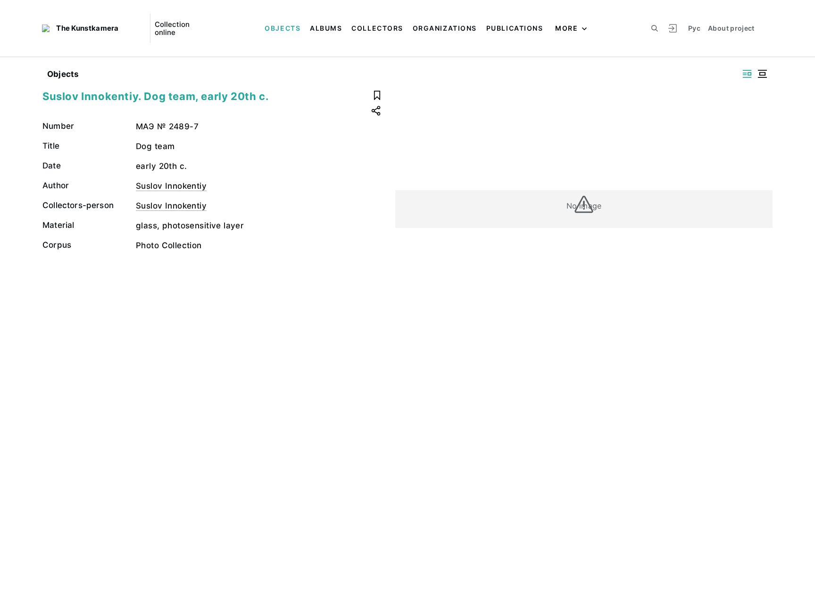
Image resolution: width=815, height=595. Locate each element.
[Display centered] (762, 74)
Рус (694, 28)
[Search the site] (655, 28)
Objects (282, 28)
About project (731, 28)
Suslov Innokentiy (171, 186)
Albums (326, 28)
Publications (514, 28)
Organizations (445, 28)
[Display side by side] (747, 74)
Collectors (377, 28)
